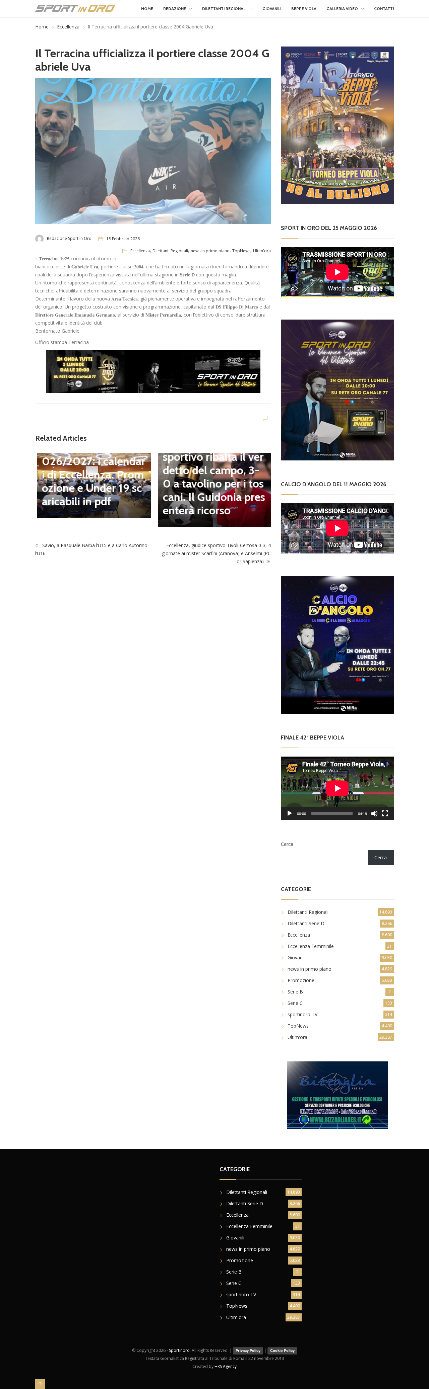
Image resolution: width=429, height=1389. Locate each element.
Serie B (295, 991)
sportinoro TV (302, 1014)
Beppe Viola (303, 8)
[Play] (289, 813)
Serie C (295, 1003)
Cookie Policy (282, 1350)
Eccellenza (68, 26)
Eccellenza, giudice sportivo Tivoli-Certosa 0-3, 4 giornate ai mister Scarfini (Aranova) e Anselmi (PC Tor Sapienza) (216, 553)
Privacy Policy (248, 1350)
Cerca (287, 844)
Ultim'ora (262, 251)
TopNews (241, 251)
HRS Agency (225, 1366)
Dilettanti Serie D (306, 923)
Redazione (174, 8)
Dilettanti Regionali (224, 8)
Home (147, 8)
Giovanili (271, 8)
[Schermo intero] (385, 813)
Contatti (384, 8)
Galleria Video (342, 8)
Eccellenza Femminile (311, 946)
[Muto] (374, 813)
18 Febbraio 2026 (123, 239)
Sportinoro (179, 1350)
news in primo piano (210, 251)
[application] (337, 788)
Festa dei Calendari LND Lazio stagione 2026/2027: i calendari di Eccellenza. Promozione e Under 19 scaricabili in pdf (92, 467)
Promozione (301, 980)
